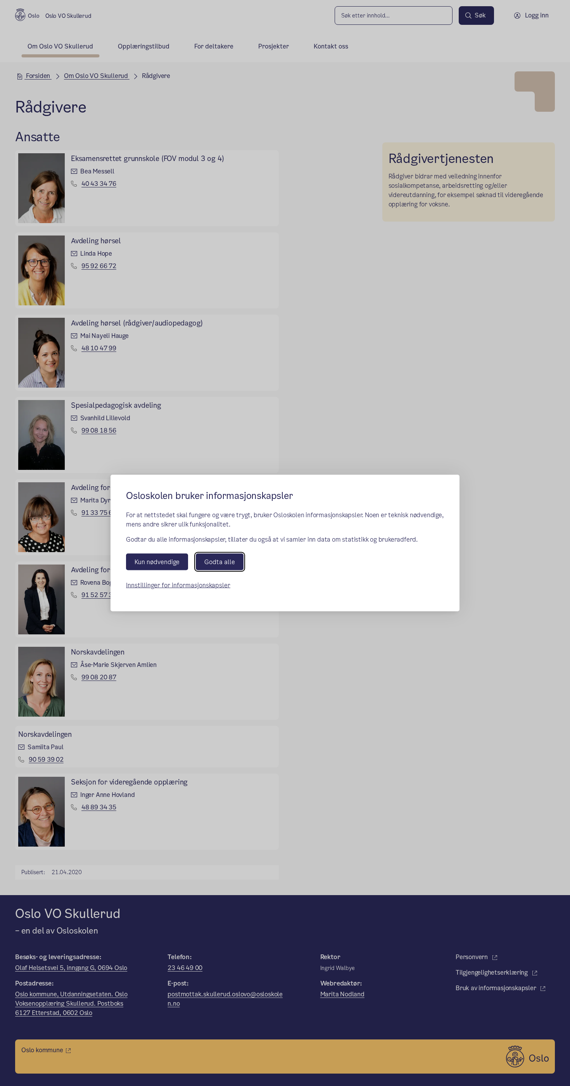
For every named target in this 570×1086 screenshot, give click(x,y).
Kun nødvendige (157, 562)
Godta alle (219, 562)
